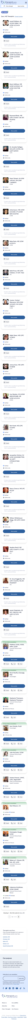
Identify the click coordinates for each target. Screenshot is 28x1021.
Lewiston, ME (6, 937)
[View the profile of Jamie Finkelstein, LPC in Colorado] (5, 612)
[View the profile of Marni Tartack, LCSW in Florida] (5, 180)
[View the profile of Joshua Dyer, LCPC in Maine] (5, 366)
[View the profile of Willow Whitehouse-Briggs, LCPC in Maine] (5, 519)
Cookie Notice (20, 1017)
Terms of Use (23, 1015)
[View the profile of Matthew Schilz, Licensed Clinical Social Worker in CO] (5, 646)
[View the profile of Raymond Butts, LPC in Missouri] (5, 117)
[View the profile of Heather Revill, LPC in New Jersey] (5, 549)
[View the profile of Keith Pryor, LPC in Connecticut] (5, 272)
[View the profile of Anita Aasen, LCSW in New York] (5, 211)
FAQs (13, 1006)
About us (4, 1003)
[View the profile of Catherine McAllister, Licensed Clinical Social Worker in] (5, 889)
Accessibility (15, 1003)
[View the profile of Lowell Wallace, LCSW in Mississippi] (5, 23)
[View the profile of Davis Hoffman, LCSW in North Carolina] (5, 86)
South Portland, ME (8, 946)
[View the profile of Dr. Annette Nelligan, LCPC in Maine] (5, 148)
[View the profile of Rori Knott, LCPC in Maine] (5, 427)
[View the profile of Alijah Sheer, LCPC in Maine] (5, 337)
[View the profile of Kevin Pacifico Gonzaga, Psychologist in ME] (5, 674)
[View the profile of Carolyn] (5, 302)
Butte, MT (5, 941)
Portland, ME (6, 939)
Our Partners (15, 1009)
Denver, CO (6, 943)
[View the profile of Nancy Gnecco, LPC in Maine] (5, 490)
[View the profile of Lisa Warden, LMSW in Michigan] (5, 396)
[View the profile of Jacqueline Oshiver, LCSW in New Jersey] (5, 457)
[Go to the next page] (18, 916)
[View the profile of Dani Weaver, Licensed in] (5, 807)
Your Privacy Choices (12, 1017)
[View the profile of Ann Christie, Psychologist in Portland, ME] (5, 728)
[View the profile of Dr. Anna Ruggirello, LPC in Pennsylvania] (5, 580)
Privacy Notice (16, 984)
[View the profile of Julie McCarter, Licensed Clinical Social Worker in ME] (5, 754)
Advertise (4, 1006)
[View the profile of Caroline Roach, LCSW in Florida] (5, 54)
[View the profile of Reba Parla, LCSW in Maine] (5, 243)
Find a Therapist (6, 1009)
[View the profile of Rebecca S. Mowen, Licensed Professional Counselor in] (5, 862)
